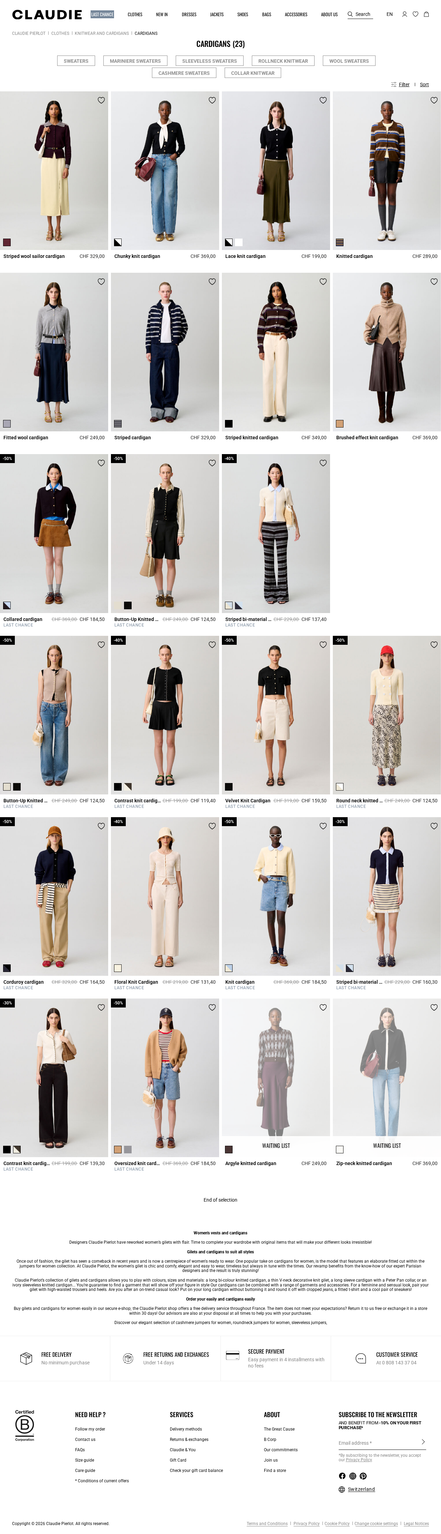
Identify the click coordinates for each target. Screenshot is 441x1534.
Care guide (85, 1470)
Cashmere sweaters (184, 73)
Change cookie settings (376, 1523)
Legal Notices (416, 1523)
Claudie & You (183, 1449)
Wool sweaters (349, 61)
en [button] (390, 14)
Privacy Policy (306, 1523)
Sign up (423, 1443)
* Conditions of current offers (102, 1480)
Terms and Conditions (267, 1523)
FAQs (80, 1449)
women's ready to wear (213, 1261)
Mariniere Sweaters (135, 61)
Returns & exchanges (189, 1439)
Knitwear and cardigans (102, 33)
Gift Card (178, 1460)
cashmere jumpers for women (203, 1322)
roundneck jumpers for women (261, 1322)
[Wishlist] (101, 100)
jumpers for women (38, 1266)
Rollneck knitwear (283, 61)
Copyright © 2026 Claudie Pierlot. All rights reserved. (61, 1523)
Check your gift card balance (196, 1470)
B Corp (270, 1439)
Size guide (84, 1460)
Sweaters (76, 61)
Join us (271, 1460)
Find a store (275, 1470)
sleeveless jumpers (308, 1322)
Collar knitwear (253, 73)
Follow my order (90, 1429)
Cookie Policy (337, 1523)
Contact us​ (85, 1439)
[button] (103, 14)
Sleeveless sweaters (209, 61)
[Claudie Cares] (24, 1425)
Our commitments (281, 1449)
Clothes (60, 33)
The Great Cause (279, 1429)
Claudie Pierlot (28, 33)
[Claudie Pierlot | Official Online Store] (47, 14)
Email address (354, 1443)
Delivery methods (186, 1429)
